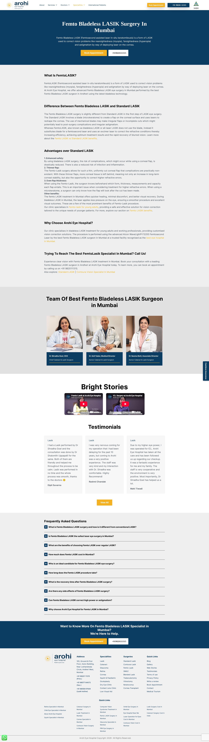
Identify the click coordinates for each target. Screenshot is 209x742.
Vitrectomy (128, 681)
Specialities (78, 5)
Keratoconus (128, 685)
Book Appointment (156, 5)
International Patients (97, 5)
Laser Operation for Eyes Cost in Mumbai (132, 718)
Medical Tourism (153, 691)
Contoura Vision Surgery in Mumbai (85, 727)
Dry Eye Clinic (106, 685)
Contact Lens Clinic (108, 688)
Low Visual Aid (106, 691)
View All (104, 502)
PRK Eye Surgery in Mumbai (107, 729)
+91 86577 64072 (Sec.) (84, 683)
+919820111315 (119, 53)
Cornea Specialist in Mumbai (84, 720)
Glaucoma (104, 668)
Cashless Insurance (206, 371)
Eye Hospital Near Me (131, 713)
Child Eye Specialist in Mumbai (55, 710)
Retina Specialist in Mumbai (54, 707)
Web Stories (152, 668)
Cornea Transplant (131, 688)
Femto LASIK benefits (140, 210)
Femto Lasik (128, 668)
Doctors (64, 5)
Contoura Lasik (129, 664)
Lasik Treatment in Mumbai (83, 714)
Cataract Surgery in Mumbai (84, 708)
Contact (150, 688)
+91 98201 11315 (179, 5)
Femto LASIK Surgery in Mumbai (108, 717)
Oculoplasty (105, 681)
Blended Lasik (129, 674)
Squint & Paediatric (108, 678)
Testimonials (152, 671)
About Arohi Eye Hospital (53, 714)
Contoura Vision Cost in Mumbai (131, 724)
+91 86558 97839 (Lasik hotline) (84, 690)
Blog (149, 661)
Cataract (103, 664)
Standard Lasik (129, 661)
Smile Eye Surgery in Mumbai (130, 708)
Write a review (153, 681)
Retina (102, 671)
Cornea (103, 674)
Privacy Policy (152, 678)
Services (51, 5)
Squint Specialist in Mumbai (54, 717)
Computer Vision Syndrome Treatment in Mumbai (108, 709)
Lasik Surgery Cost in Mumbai (154, 708)
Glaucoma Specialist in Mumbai (108, 723)
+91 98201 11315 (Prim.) (83, 677)
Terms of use (152, 674)
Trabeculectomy (130, 678)
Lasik (102, 661)
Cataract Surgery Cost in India (155, 714)
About (41, 5)
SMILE (126, 671)
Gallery (150, 664)
